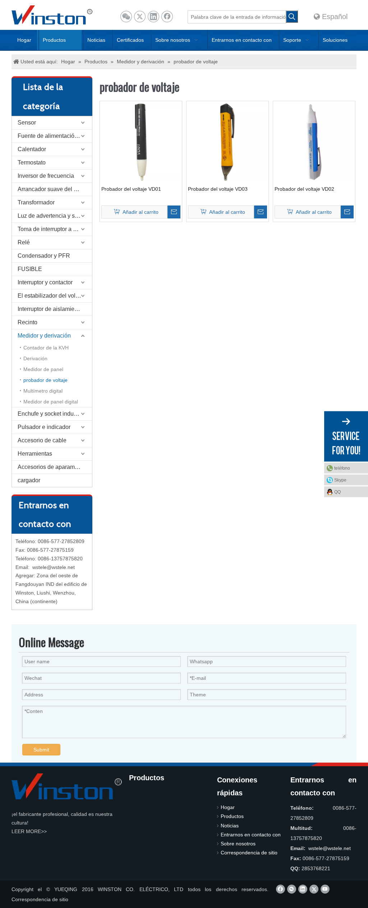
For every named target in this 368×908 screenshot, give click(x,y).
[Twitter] (140, 16)
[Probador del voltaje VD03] (227, 141)
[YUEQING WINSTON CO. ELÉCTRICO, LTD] (67, 786)
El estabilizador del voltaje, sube (55, 296)
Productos (232, 816)
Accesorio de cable (42, 440)
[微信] (126, 16)
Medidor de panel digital (50, 402)
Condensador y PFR (44, 256)
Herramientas (35, 454)
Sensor (27, 122)
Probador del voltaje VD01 (131, 189)
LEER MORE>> (29, 831)
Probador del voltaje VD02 (304, 189)
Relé (24, 242)
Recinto (27, 322)
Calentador (32, 149)
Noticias (230, 825)
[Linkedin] (153, 16)
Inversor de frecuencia (46, 176)
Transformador (36, 202)
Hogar (228, 807)
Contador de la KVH (46, 348)
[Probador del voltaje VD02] (314, 141)
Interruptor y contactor (45, 282)
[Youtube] (325, 889)
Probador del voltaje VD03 (218, 189)
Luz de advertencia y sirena (53, 216)
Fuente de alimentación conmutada (55, 136)
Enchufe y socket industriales (55, 414)
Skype (340, 479)
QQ (337, 491)
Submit (41, 750)
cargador (29, 480)
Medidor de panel (43, 369)
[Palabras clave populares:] (292, 16)
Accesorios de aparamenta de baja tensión (55, 467)
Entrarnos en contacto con (251, 834)
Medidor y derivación (44, 336)
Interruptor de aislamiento (50, 309)
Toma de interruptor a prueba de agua (55, 229)
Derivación (35, 358)
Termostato (32, 162)
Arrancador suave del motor (53, 189)
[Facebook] (167, 16)
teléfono (342, 467)
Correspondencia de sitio (249, 852)
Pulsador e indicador (44, 427)
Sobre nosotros (238, 843)
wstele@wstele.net (53, 567)
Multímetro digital (43, 391)
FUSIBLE (30, 269)
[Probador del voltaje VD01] (140, 141)
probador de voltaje (45, 380)
